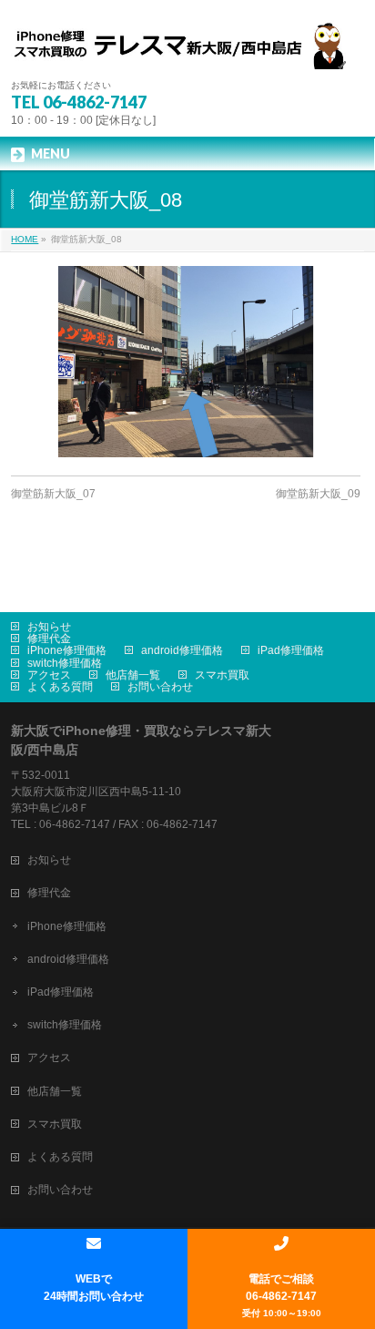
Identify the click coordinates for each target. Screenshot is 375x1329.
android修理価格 (182, 650)
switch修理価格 (64, 663)
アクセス (49, 675)
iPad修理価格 (291, 650)
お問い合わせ (160, 686)
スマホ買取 (222, 675)
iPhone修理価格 (66, 650)
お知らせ (49, 626)
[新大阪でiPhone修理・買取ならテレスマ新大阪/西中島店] (187, 48)
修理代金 (49, 638)
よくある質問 (60, 686)
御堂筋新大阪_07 (53, 493)
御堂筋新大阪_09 (318, 493)
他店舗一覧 (133, 675)
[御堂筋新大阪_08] (185, 361)
